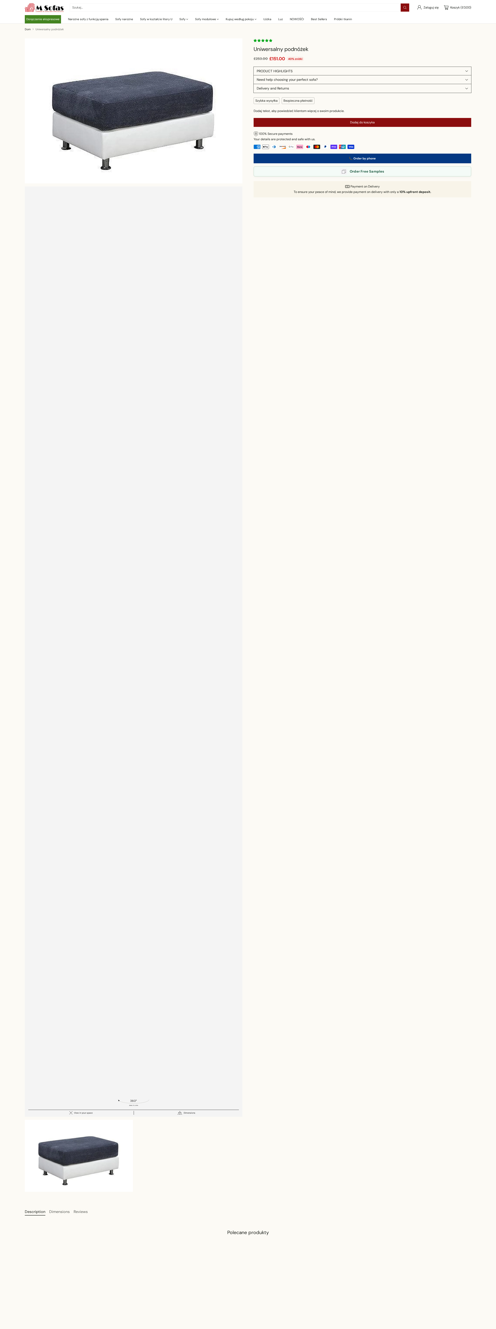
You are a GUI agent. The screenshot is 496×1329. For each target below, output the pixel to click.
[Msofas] (44, 7)
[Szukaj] (405, 7)
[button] (263, 41)
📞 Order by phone (362, 158)
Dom (28, 29)
